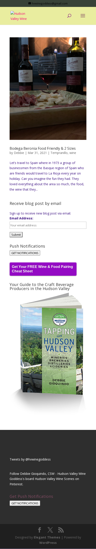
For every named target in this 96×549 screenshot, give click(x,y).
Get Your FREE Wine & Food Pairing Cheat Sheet (42, 269)
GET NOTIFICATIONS (24, 253)
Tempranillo (59, 153)
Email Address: (21, 218)
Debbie (19, 153)
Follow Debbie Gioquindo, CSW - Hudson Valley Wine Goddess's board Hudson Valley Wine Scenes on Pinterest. (48, 478)
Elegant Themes (47, 537)
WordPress (48, 543)
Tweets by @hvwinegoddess (30, 459)
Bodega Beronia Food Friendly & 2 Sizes (43, 148)
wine (72, 153)
